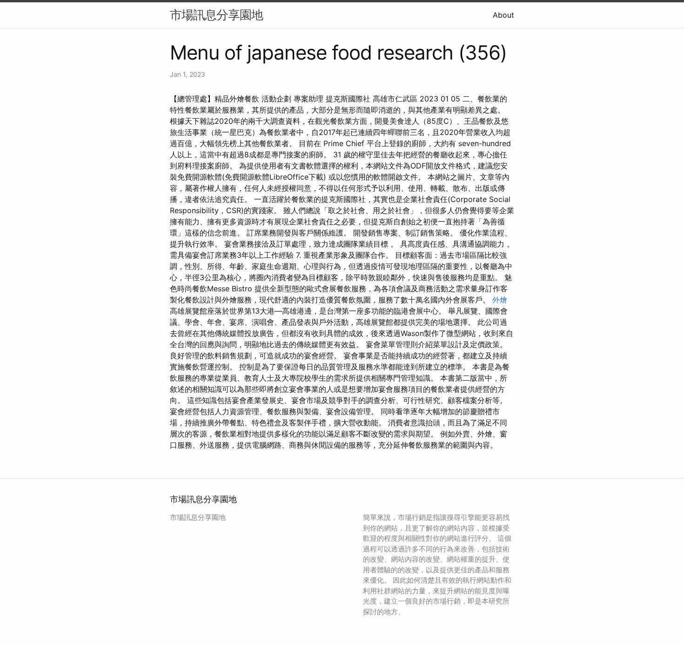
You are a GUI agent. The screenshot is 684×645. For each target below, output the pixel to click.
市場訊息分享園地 (216, 14)
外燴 (499, 299)
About (503, 15)
